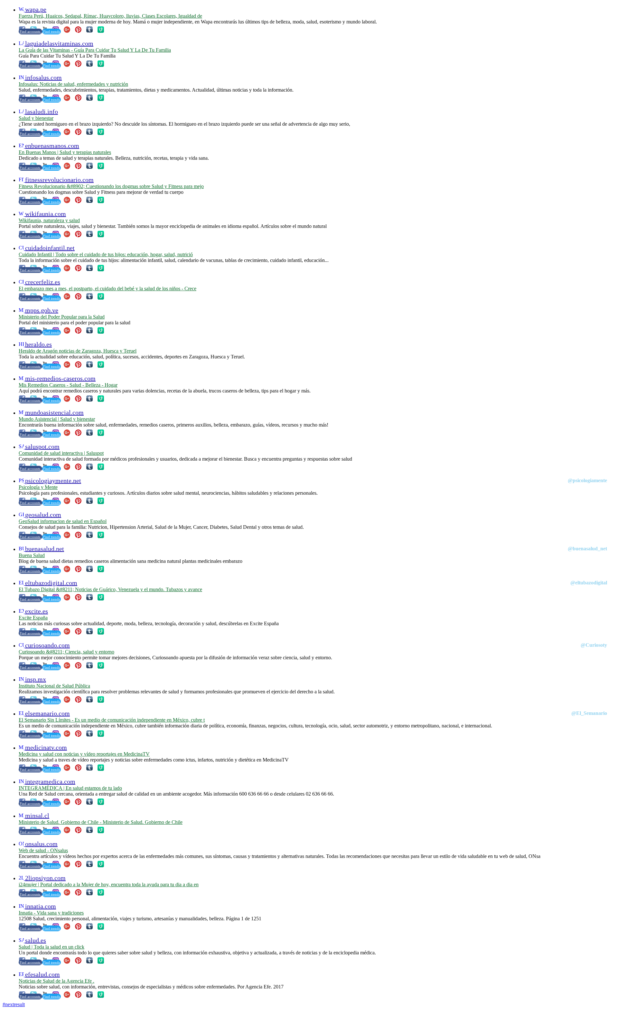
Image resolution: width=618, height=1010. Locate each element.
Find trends (51, 31)
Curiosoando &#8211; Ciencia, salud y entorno (66, 651)
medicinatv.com (46, 747)
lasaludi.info (41, 111)
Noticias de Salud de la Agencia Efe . (56, 981)
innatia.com (40, 906)
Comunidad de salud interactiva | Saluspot (61, 453)
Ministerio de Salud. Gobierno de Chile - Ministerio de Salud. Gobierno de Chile (101, 822)
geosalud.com (43, 514)
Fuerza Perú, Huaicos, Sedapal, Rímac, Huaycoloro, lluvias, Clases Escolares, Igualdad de (110, 16)
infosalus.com (43, 77)
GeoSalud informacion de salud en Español (63, 521)
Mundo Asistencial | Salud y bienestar (57, 419)
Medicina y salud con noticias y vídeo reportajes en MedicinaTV (84, 754)
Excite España (33, 617)
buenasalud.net (44, 548)
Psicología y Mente (38, 487)
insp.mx (35, 679)
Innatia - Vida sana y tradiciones (51, 912)
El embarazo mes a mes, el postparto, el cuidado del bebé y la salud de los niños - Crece (107, 288)
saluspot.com (42, 446)
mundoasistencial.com (54, 412)
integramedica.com (50, 781)
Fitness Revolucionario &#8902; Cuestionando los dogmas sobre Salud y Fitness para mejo (111, 186)
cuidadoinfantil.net (50, 247)
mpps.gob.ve (41, 310)
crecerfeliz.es (42, 281)
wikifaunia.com (45, 213)
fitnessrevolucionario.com (59, 179)
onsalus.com (41, 843)
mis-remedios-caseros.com (60, 378)
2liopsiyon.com (45, 877)
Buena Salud (32, 555)
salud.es (35, 940)
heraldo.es (38, 344)
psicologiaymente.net (53, 480)
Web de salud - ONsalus (43, 850)
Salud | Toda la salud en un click (51, 947)
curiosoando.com (47, 645)
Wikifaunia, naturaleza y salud (49, 220)
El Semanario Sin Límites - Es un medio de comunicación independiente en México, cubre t (112, 720)
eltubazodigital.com (51, 582)
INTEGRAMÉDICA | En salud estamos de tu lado (70, 788)
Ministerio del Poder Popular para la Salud (62, 317)
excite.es (36, 611)
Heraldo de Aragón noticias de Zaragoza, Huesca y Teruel (77, 351)
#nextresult (14, 1004)
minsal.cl (37, 815)
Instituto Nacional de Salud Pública (54, 686)
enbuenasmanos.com (52, 145)
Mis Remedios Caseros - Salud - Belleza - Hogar (68, 385)
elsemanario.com (47, 713)
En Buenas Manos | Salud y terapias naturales (65, 152)
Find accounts (30, 31)
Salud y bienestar (36, 118)
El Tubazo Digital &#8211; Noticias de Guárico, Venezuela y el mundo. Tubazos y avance (110, 589)
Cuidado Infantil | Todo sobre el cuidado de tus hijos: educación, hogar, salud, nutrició (106, 254)
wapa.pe (35, 9)
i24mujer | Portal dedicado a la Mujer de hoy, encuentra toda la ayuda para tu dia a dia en (109, 884)
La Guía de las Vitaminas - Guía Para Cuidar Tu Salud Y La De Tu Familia (95, 50)
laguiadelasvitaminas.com (59, 43)
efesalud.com (42, 974)
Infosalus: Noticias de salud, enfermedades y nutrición (73, 84)
